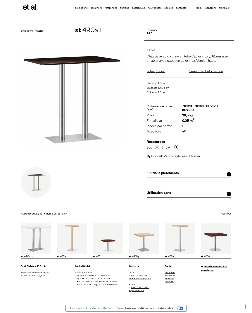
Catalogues (138, 7)
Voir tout (226, 213)
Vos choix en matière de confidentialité (145, 308)
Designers (96, 7)
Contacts (181, 7)
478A (169, 256)
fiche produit (156, 71)
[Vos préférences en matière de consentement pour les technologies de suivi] (245, 306)
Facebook (170, 275)
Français (224, 7)
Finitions (124, 7)
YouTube (169, 278)
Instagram (170, 272)
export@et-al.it (136, 290)
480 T (205, 256)
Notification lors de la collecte (90, 308)
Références (111, 7)
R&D (149, 33)
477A (61, 256)
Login (199, 7)
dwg (168, 147)
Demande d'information (206, 71)
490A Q (26, 256)
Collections (81, 7)
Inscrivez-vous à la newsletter (214, 268)
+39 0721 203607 (140, 275)
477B (97, 256)
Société (168, 7)
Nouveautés (155, 7)
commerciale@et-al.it (140, 278)
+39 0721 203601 (140, 287)
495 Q (134, 256)
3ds (149, 147)
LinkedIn (169, 281)
